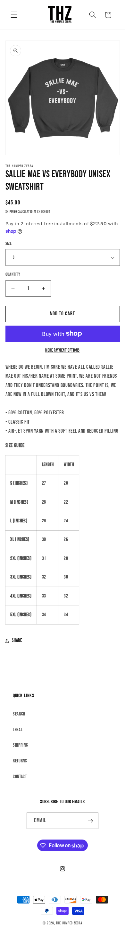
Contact (20, 777)
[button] (14, 14)
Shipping (11, 212)
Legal (17, 730)
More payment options (62, 350)
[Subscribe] (90, 821)
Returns (20, 761)
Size (8, 243)
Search (19, 714)
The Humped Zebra (69, 923)
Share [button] (17, 640)
